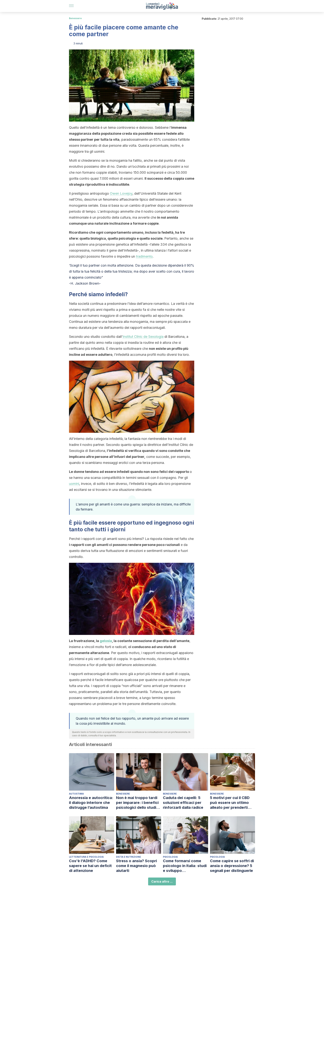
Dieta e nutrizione (128, 856)
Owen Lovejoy (121, 193)
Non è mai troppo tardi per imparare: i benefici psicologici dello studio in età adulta (137, 802)
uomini (74, 484)
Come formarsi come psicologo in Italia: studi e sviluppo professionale (185, 866)
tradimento (144, 256)
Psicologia (170, 856)
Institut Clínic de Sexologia (143, 337)
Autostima (76, 793)
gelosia (106, 641)
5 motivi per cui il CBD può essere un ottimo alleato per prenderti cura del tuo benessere (231, 802)
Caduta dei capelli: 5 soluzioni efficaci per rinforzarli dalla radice (183, 802)
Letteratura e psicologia (86, 856)
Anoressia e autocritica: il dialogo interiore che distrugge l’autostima (91, 802)
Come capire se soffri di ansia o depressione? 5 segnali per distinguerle (232, 866)
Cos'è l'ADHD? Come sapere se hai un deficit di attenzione (90, 866)
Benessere (75, 18)
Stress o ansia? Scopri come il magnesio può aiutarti (136, 866)
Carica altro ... (162, 881)
